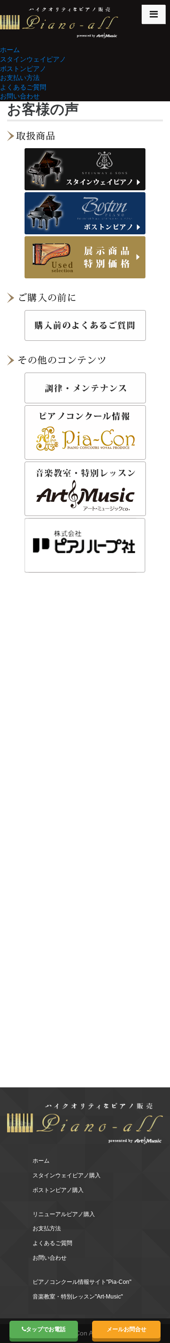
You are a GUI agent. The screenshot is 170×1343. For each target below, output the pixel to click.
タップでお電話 (46, 1329)
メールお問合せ (126, 1329)
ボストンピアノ (23, 68)
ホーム (10, 49)
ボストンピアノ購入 (58, 1190)
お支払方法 (47, 1228)
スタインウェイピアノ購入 (67, 1175)
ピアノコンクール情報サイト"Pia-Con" (82, 1282)
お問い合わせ (20, 96)
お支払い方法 (20, 77)
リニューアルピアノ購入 (64, 1214)
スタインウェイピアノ (33, 59)
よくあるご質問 (23, 87)
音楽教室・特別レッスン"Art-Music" (78, 1296)
